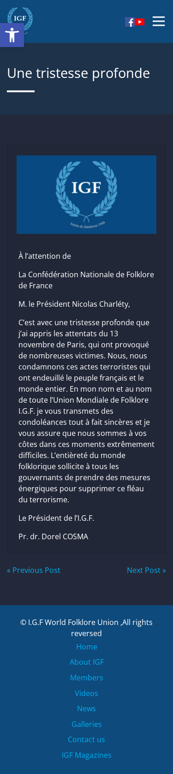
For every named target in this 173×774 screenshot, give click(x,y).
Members (86, 678)
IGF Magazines (87, 755)
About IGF (87, 662)
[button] (12, 35)
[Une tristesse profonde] (86, 191)
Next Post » (146, 570)
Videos (86, 693)
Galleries (87, 724)
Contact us (86, 739)
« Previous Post (33, 570)
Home (86, 647)
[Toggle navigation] (159, 21)
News (86, 708)
